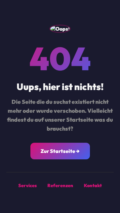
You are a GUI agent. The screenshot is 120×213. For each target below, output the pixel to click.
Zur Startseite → (60, 151)
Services (27, 185)
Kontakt (93, 185)
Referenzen (60, 185)
